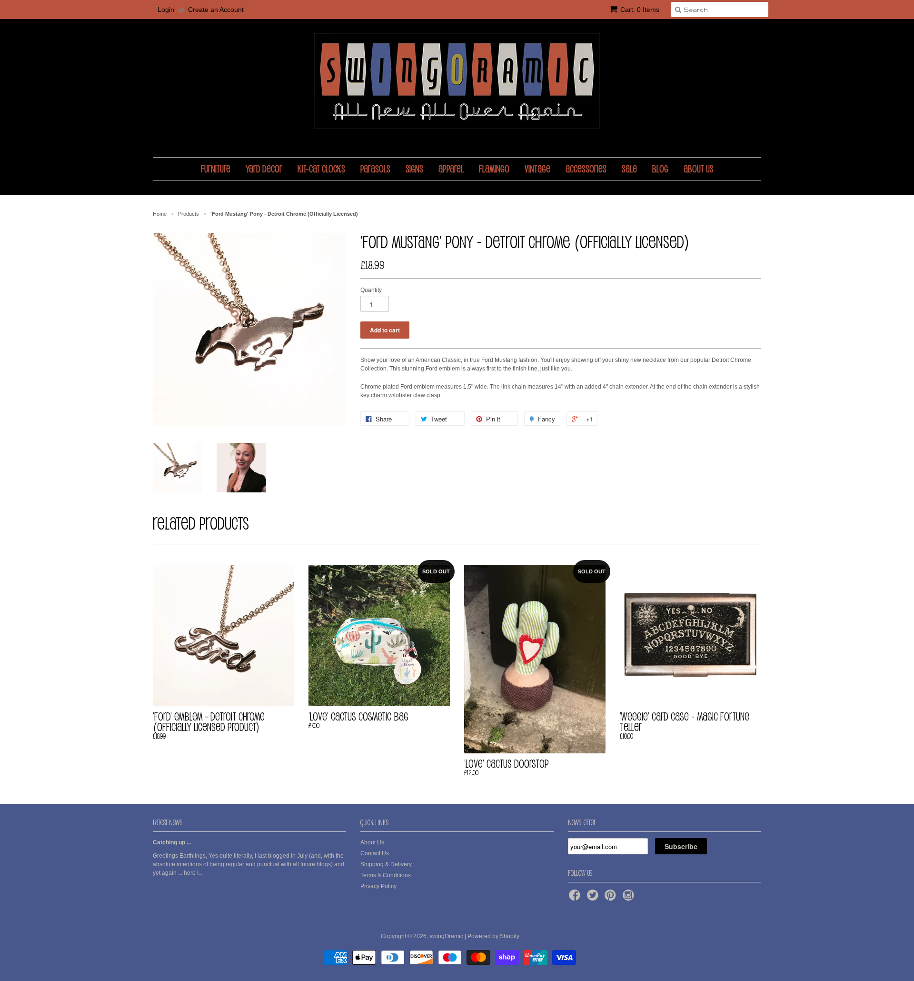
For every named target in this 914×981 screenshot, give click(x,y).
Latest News (167, 822)
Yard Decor (264, 169)
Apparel (451, 169)
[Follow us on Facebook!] (576, 898)
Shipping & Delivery (386, 864)
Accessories (586, 169)
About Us (699, 169)
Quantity (371, 290)
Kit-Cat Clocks (321, 169)
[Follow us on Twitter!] (594, 898)
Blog (660, 169)
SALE (629, 169)
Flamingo (494, 169)
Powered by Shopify (493, 936)
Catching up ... (172, 842)
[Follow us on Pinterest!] (612, 898)
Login (166, 9)
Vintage (537, 169)
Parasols (375, 169)
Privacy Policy (378, 886)
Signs (414, 169)
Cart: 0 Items (639, 9)
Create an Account (216, 9)
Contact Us (374, 853)
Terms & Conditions (385, 875)
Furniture (215, 169)
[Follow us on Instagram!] (630, 898)
